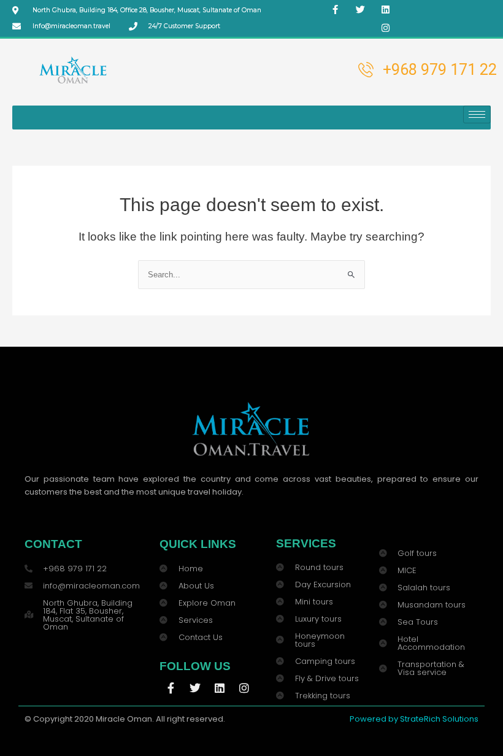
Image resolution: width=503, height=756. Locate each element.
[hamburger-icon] (477, 114)
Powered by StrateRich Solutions (414, 719)
